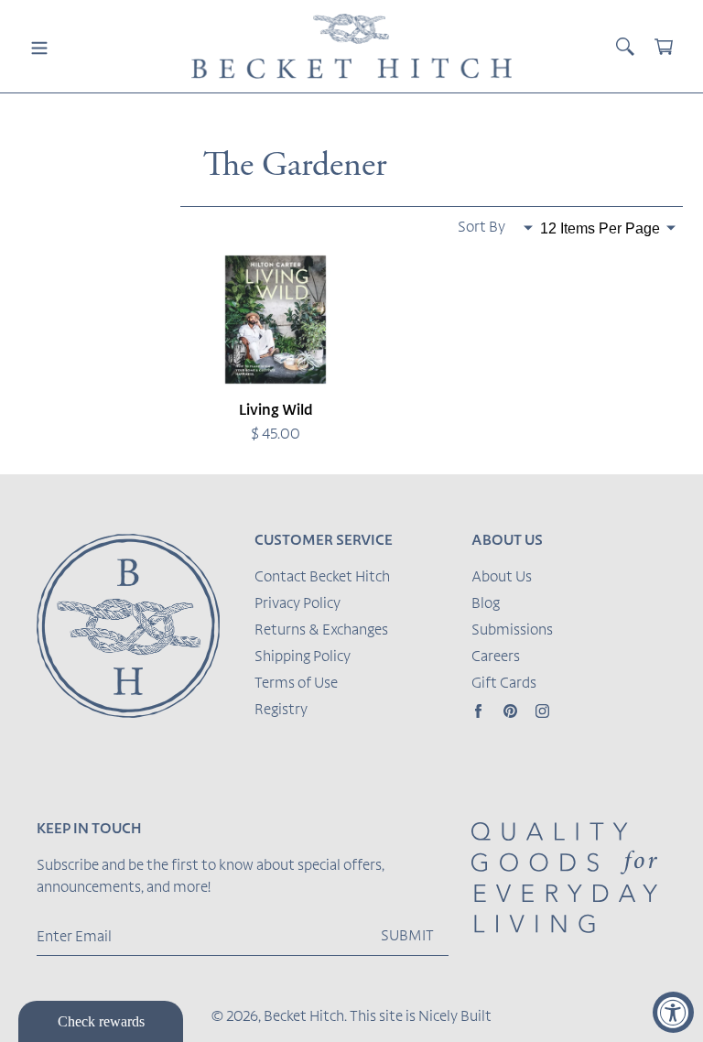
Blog (485, 604)
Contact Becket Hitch (322, 577)
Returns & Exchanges (321, 631)
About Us (501, 577)
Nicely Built (455, 1017)
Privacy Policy (297, 604)
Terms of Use (296, 684)
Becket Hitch (304, 1017)
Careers (495, 657)
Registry (281, 710)
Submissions (512, 631)
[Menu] (39, 47)
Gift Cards (503, 684)
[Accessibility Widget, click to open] (673, 1012)
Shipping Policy (302, 657)
